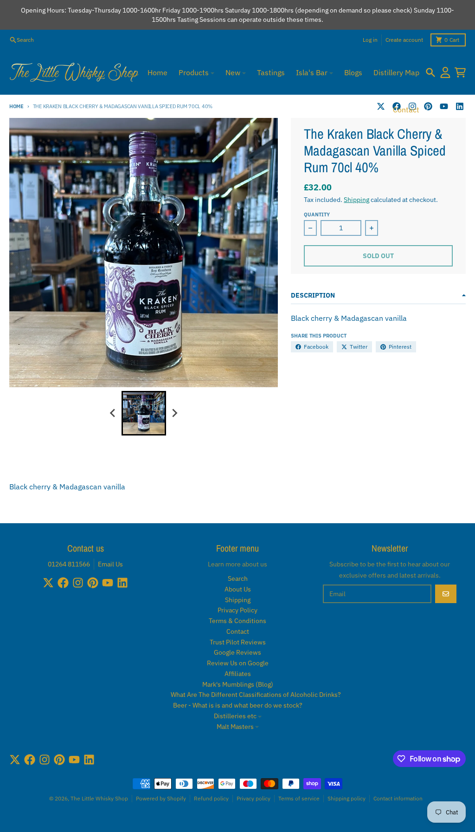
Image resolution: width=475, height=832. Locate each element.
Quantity (317, 214)
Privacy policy (253, 798)
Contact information (398, 798)
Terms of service (299, 798)
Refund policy (211, 798)
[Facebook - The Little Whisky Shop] (63, 582)
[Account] (445, 72)
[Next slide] (174, 413)
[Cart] (460, 72)
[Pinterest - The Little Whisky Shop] (428, 106)
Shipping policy (346, 798)
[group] (144, 413)
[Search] (430, 72)
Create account (404, 39)
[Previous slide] (113, 413)
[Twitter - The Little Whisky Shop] (381, 106)
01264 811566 (69, 564)
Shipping (356, 199)
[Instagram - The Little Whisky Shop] (77, 582)
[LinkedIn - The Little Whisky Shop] (460, 106)
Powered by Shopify (161, 798)
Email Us (110, 564)
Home (16, 106)
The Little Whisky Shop (99, 798)
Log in (370, 39)
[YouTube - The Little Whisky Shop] (444, 106)
